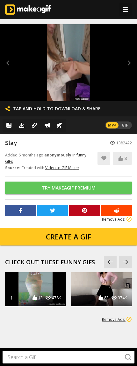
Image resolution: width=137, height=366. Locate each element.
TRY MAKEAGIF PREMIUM (69, 188)
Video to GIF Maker (62, 167)
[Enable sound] (60, 125)
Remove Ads (114, 219)
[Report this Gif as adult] (47, 125)
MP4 (112, 125)
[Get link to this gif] (34, 125)
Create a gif (68, 236)
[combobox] (68, 357)
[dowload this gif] (21, 125)
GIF (125, 125)
